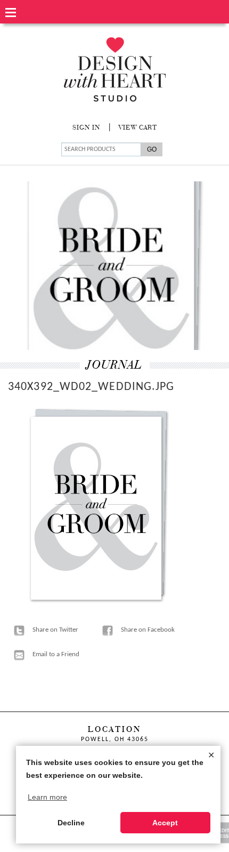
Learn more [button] (47, 797)
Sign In (86, 128)
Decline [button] (71, 822)
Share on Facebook (148, 629)
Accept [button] (165, 822)
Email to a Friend (55, 654)
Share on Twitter (55, 629)
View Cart (138, 128)
